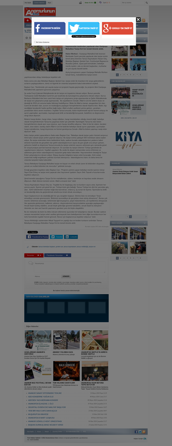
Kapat (138, 19)
